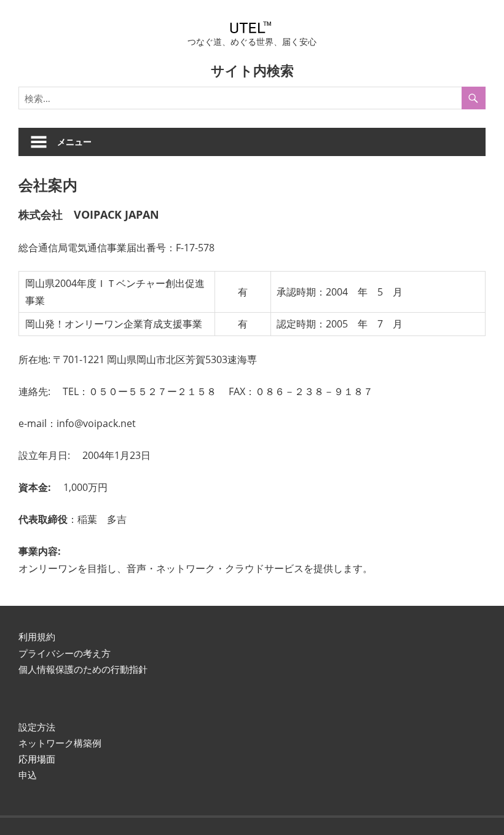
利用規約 (36, 636)
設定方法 (36, 727)
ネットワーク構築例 (59, 743)
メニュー (74, 141)
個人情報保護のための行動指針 (83, 669)
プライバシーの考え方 (64, 653)
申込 (27, 775)
